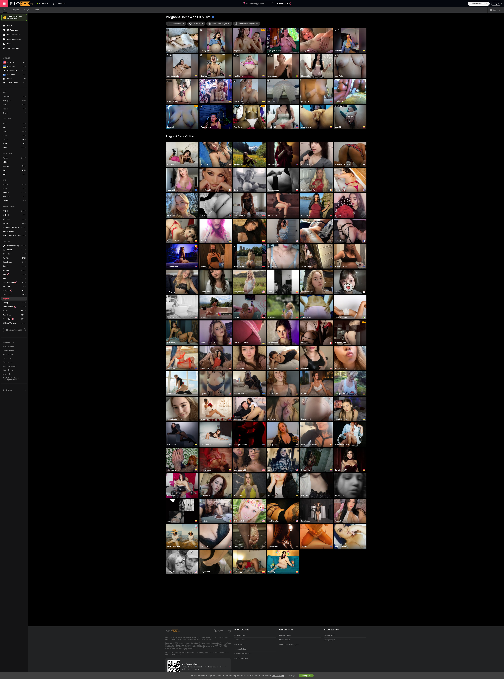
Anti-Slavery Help (241, 658)
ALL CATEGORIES (15, 330)
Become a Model (9, 366)
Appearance (176, 24)
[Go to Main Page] (21, 3)
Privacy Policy (8, 358)
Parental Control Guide (242, 654)
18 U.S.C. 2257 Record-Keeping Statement (11, 379)
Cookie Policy (278, 676)
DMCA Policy (239, 644)
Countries (196, 24)
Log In (496, 4)
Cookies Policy (240, 649)
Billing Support (8, 346)
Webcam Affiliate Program (289, 644)
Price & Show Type (219, 24)
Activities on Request (247, 24)
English (220, 631)
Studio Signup (8, 370)
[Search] (273, 3)
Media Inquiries (8, 354)
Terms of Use (8, 362)
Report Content (8, 350)
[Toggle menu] (4, 3)
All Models (7, 374)
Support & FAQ (8, 342)
